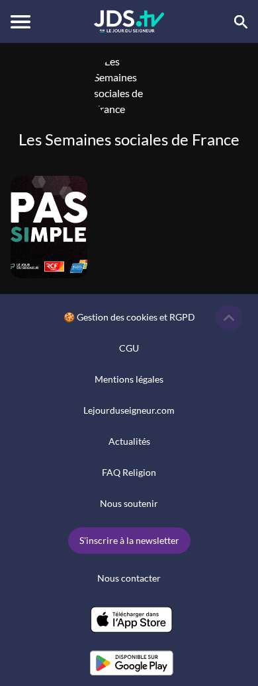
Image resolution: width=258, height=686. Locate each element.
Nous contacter (129, 578)
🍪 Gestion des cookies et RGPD (129, 317)
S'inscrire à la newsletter (129, 540)
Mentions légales (129, 379)
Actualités (129, 441)
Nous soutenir (129, 503)
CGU (129, 348)
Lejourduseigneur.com (129, 410)
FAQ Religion (129, 472)
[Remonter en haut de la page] (229, 318)
